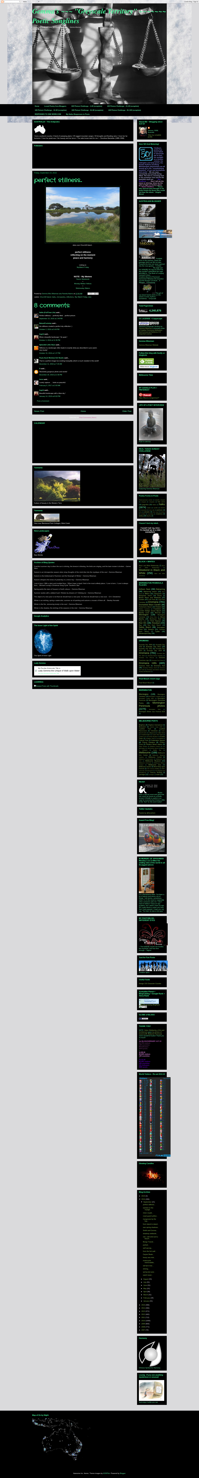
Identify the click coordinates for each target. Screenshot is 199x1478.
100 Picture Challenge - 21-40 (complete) (123, 106)
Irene (41, 379)
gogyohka (145, 504)
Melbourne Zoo (154, 765)
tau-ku (149, 516)
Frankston (157, 609)
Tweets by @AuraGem (147, 813)
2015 (143, 1305)
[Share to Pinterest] (97, 294)
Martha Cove (144, 613)
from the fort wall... (150, 1251)
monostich (144, 510)
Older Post (127, 411)
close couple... (148, 1213)
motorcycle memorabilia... (149, 1261)
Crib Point (151, 599)
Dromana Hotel (144, 666)
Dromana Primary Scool (150, 667)
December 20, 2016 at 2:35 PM (50, 375)
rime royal (155, 512)
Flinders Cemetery (144, 609)
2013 (143, 1311)
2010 (143, 1321)
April (145, 1291)
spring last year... (149, 1272)
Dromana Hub (159, 666)
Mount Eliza (153, 617)
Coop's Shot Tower (157, 734)
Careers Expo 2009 (156, 727)
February (147, 1298)
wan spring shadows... (151, 1227)
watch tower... (148, 1275)
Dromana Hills (148, 663)
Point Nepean (155, 621)
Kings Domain (143, 746)
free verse (161, 502)
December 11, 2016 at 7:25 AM (50, 364)
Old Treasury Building (153, 768)
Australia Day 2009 (145, 645)
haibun (154, 504)
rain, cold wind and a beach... (150, 1238)
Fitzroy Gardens (148, 742)
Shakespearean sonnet (145, 500)
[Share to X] (93, 294)
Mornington (143, 615)
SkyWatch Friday (83, 267)
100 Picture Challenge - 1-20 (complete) (86, 106)
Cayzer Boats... (148, 1254)
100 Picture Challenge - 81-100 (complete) (124, 110)
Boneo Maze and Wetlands (150, 597)
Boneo (159, 595)
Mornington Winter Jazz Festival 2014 (152, 711)
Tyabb (157, 631)
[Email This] (89, 294)
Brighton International (155, 725)
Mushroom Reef (155, 619)
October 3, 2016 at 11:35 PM (49, 340)
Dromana (153, 601)
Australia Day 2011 (153, 647)
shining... (146, 1269)
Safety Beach (145, 627)
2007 (143, 1330)
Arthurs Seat (144, 589)
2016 (143, 1199)
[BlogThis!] (91, 294)
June (145, 1285)
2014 (143, 1308)
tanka (141, 516)
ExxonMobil (159, 738)
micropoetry (61, 297)
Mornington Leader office (146, 698)
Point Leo (142, 621)
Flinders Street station (154, 744)
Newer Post (39, 411)
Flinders (158, 607)
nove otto (151, 510)
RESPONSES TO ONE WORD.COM (48, 114)
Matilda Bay (157, 750)
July (145, 1282)
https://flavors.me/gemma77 (149, 398)
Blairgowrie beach (145, 595)
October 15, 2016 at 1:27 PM (49, 353)
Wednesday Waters (83, 288)
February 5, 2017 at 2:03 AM (49, 385)
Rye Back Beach (154, 625)
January (146, 1301)
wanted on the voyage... (148, 1209)
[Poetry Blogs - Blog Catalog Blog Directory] (149, 1005)
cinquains (152, 502)
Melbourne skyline (145, 767)
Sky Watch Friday (81, 297)
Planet (150, 1001)
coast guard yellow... (150, 1216)
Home (37, 106)
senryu (163, 512)
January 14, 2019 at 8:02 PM (49, 396)
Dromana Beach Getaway (155, 655)
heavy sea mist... (149, 1257)
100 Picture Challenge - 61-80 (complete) (87, 110)
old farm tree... (148, 1266)
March (145, 1295)
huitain (149, 507)
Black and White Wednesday (149, 565)
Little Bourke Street (152, 748)
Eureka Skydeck (153, 736)
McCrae (158, 613)
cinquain (143, 502)
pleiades (147, 512)
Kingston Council (155, 746)
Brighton (142, 725)
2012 (143, 1314)
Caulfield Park (145, 729)
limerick (163, 507)
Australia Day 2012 (145, 648)
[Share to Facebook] (95, 294)
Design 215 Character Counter (150, 983)
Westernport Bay (145, 633)
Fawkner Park (143, 740)
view (89, 297)
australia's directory (149, 1002)
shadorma (159, 514)
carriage (142, 774)
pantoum (160, 510)
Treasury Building (156, 772)
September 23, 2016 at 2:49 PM (51, 318)
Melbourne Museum (153, 761)
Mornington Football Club (156, 696)
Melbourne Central (155, 757)
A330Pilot (106, 1473)
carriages (151, 774)
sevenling (150, 514)
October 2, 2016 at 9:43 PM (49, 329)
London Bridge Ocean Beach (150, 611)
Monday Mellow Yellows (82, 283)
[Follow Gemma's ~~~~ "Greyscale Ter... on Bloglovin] (149, 368)
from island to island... (151, 1224)
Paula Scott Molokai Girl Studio (51, 358)
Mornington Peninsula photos (152, 704)
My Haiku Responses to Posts (78, 114)
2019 (143, 1196)
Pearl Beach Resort (145, 683)
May (145, 1288)
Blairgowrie (158, 594)
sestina (143, 514)
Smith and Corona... (150, 1230)
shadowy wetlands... (150, 1233)
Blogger (122, 1473)
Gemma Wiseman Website (148, 345)
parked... (146, 1245)
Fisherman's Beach (145, 607)
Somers (151, 629)
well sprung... (148, 1248)
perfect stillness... (149, 1204)
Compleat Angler (145, 734)
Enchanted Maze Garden (150, 605)
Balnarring (160, 589)
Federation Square (158, 740)
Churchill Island (45, 297)
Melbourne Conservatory (146, 759)
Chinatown (154, 731)
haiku (54, 297)
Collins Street (161, 732)
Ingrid (41, 334)
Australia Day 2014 (154, 650)
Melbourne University (145, 763)
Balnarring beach (150, 591)
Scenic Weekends (82, 279)
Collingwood (151, 732)
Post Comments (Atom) (87, 417)
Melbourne (145, 752)
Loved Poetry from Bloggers (55, 106)
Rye (140, 625)
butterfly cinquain (160, 500)
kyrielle (156, 507)
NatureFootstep (45, 323)
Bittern (147, 594)
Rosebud (156, 623)
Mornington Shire (155, 709)
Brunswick (142, 727)
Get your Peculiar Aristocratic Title (48, 673)
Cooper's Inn (142, 736)
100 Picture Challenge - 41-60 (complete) (51, 110)
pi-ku (140, 512)
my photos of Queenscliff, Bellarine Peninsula (150, 1033)
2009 (143, 1324)
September (147, 1202)
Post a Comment (43, 401)
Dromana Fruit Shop (157, 660)
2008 (143, 1327)
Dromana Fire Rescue (146, 657)
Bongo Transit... (148, 1242)
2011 (143, 1317)
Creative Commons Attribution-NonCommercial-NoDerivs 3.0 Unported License (151, 332)
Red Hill (142, 623)
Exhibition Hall (150, 738)
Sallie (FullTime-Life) (47, 312)
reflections (70, 297)
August (146, 1279)
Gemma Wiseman (145, 328)
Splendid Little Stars (47, 345)
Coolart (141, 599)
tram (158, 774)
